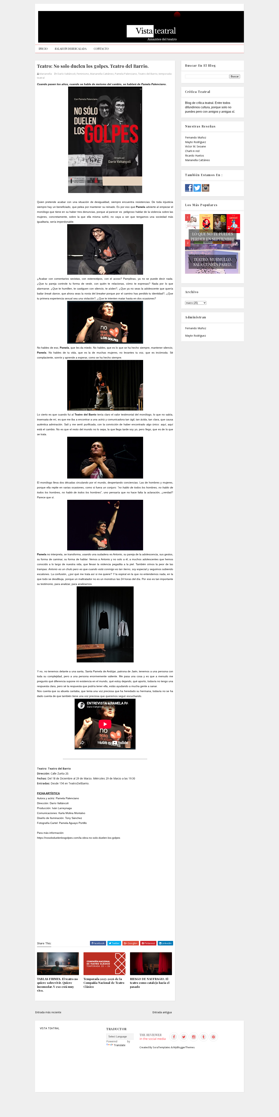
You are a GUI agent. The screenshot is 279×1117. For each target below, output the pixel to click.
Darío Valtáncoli (67, 73)
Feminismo (83, 73)
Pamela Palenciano (126, 73)
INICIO (43, 49)
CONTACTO (101, 49)
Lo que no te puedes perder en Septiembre (213, 236)
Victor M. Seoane (195, 146)
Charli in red (192, 151)
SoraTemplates (161, 1047)
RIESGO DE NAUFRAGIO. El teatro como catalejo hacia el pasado (149, 983)
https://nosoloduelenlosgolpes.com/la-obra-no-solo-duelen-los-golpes (78, 837)
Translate (119, 1045)
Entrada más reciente (48, 1012)
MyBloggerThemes (184, 1047)
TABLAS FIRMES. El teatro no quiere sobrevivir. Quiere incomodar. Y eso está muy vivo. (57, 984)
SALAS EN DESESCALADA (71, 49)
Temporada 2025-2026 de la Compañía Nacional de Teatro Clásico (104, 983)
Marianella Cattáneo (102, 73)
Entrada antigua (162, 1012)
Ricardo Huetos (194, 155)
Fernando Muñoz (195, 137)
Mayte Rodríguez (195, 142)
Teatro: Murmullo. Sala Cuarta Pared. (212, 262)
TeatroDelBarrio (79, 783)
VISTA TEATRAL (49, 1028)
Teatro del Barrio (148, 73)
